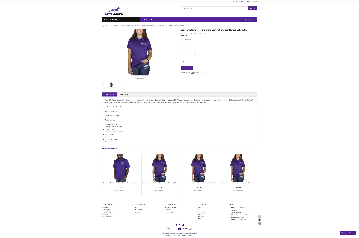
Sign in (235, 1)
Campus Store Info (108, 216)
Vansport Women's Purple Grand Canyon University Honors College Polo (162, 26)
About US (106, 207)
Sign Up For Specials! (348, 233)
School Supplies (202, 212)
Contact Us (106, 214)
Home (145, 19)
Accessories (201, 210)
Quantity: (183, 58)
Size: (185, 51)
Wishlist (241, 1)
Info (151, 19)
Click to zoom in (140, 78)
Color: (185, 44)
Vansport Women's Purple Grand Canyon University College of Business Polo (245, 183)
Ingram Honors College (128, 26)
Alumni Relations (139, 210)
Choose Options (121, 191)
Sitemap (137, 212)
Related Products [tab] (109, 149)
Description (109, 94)
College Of (114, 26)
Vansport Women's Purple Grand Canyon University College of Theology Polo (206, 183)
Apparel (200, 207)
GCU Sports (201, 216)
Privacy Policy (107, 212)
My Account (250, 1)
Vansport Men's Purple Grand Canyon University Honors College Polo (125, 183)
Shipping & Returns (108, 210)
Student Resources (172, 207)
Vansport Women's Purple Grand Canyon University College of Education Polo (167, 183)
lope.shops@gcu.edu (241, 219)
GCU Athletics (170, 210)
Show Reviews (124, 94)
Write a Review (202, 33)
